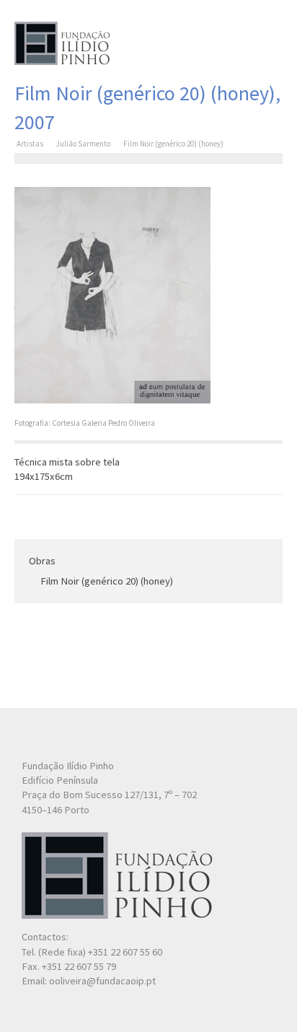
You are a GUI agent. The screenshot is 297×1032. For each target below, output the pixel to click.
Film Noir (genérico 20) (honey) (106, 580)
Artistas (30, 144)
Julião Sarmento (83, 144)
